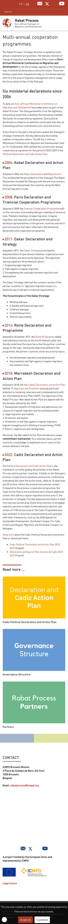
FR (20, 3)
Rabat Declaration (33, 173)
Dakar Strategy (32, 250)
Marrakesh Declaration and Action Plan (44, 384)
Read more (8, 534)
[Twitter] (47, 3)
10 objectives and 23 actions (25, 388)
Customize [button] (42, 919)
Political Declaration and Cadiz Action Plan (25, 154)
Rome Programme (45, 336)
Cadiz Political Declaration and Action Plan (29, 622)
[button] (63, 23)
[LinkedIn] (54, 3)
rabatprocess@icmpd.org (24, 785)
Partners (8, 726)
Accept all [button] (25, 919)
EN (27, 3)
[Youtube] (61, 3)
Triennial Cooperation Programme (41, 208)
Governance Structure (17, 674)
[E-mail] (39, 3)
